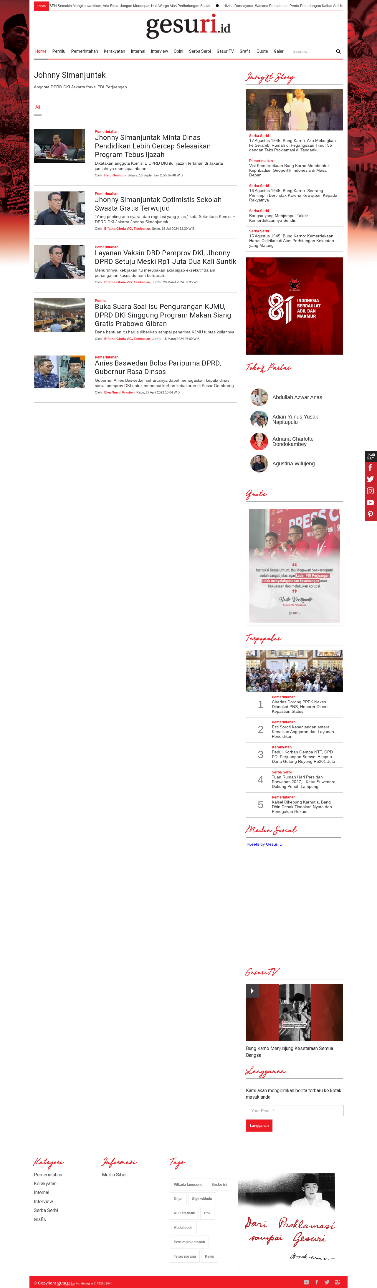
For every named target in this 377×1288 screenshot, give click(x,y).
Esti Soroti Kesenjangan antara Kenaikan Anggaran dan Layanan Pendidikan (303, 732)
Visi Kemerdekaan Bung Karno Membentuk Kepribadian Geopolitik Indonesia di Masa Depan (289, 170)
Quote (262, 51)
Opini (178, 51)
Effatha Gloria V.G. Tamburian (127, 228)
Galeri (279, 51)
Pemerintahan (84, 51)
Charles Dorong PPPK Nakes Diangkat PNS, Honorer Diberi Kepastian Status (300, 707)
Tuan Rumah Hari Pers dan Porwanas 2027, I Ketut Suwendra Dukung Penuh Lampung (303, 782)
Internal (138, 51)
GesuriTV (225, 51)
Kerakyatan (114, 51)
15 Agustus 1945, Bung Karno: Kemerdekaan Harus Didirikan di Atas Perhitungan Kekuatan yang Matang (291, 241)
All (37, 107)
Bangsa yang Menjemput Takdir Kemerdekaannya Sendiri (278, 218)
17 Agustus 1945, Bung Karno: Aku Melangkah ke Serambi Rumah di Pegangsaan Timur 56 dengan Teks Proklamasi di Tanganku (292, 145)
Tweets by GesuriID (264, 844)
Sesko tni (219, 1185)
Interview (159, 51)
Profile (278, 107)
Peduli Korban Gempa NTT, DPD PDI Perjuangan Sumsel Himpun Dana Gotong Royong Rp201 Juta (303, 757)
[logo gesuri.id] (188, 26)
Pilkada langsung (188, 1185)
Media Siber (114, 1175)
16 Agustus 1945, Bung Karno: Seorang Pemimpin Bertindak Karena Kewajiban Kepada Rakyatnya (293, 195)
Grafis (245, 51)
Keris (209, 1256)
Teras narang (185, 1256)
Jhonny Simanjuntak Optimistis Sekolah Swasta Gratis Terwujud (158, 204)
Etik (207, 1213)
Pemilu (58, 51)
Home (41, 51)
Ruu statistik (184, 1213)
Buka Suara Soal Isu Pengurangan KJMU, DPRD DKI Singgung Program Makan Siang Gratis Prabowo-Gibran (163, 315)
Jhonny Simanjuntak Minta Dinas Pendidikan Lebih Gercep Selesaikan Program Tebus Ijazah (153, 146)
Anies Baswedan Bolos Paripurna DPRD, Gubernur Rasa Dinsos (158, 367)
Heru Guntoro (115, 175)
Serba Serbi (200, 51)
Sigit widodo (202, 1199)
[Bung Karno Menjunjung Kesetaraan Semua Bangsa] (294, 1012)
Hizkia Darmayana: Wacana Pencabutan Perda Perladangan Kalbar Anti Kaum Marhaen (266, 6)
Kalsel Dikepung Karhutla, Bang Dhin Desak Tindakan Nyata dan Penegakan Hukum (302, 807)
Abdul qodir (183, 1228)
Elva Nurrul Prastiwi (119, 392)
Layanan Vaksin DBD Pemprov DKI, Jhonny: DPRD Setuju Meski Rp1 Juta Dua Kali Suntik (166, 257)
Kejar (178, 1199)
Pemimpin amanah (189, 1242)
